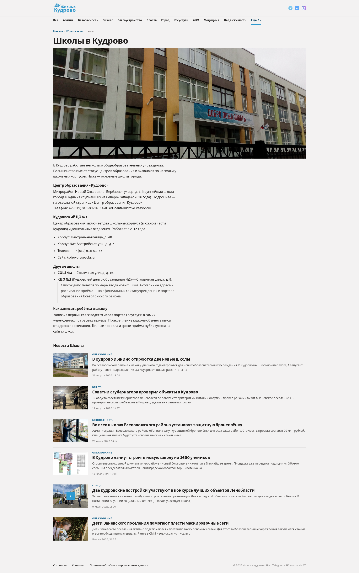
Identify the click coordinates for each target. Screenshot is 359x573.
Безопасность (88, 20)
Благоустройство (130, 20)
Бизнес (108, 20)
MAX (303, 565)
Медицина (211, 20)
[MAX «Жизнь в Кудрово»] (304, 8)
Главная (58, 31)
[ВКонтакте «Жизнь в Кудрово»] (297, 8)
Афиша (68, 20)
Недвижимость (235, 20)
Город (165, 20)
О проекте (59, 565)
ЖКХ (196, 20)
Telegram (277, 565)
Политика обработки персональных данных (119, 565)
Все (55, 20)
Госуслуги (181, 20)
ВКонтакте (291, 565)
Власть (152, 20)
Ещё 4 (256, 20)
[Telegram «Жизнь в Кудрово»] (290, 8)
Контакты (78, 565)
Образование (74, 31)
